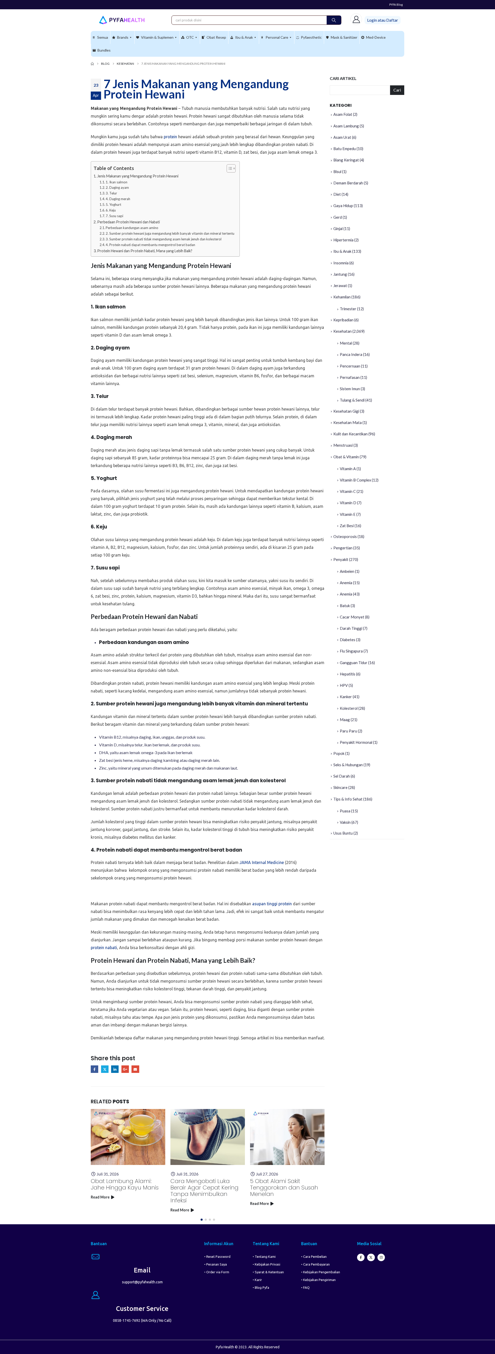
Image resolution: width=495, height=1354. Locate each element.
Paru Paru (348, 731)
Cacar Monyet (352, 617)
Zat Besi (347, 525)
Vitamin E (348, 514)
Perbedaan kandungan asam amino (132, 228)
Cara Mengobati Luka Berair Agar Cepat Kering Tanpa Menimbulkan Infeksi (204, 1190)
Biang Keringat (346, 160)
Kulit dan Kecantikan (350, 433)
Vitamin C (348, 491)
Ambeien (347, 571)
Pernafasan (350, 377)
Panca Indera (351, 354)
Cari (397, 89)
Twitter (105, 1069)
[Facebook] (361, 1257)
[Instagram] (381, 1257)
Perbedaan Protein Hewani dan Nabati (128, 222)
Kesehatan (342, 331)
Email (135, 1069)
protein (170, 136)
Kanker (346, 696)
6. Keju (111, 210)
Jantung (340, 274)
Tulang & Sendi (352, 400)
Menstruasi (343, 445)
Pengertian (342, 547)
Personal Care (277, 37)
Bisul (337, 171)
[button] (202, 1219)
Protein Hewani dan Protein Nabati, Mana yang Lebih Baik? (144, 251)
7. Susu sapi (114, 216)
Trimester (348, 308)
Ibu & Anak (244, 37)
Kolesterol (349, 708)
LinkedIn (115, 1069)
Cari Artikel (343, 78)
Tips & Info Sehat (347, 799)
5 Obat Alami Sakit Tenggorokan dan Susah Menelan (284, 1187)
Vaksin (345, 822)
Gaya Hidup (343, 205)
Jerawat (340, 285)
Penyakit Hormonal (356, 742)
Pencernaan (350, 366)
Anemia (346, 582)
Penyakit (340, 559)
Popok (338, 753)
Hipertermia (343, 240)
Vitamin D (348, 502)
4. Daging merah (118, 199)
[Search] (334, 20)
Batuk (345, 605)
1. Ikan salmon (116, 182)
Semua (102, 37)
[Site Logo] (122, 20)
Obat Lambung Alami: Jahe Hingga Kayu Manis (125, 1184)
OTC (190, 37)
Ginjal (338, 228)
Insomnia (341, 262)
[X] (371, 1257)
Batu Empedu (344, 148)
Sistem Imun (350, 388)
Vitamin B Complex (355, 480)
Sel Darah (341, 776)
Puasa (345, 811)
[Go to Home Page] (92, 64)
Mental (346, 343)
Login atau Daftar (382, 20)
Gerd (337, 217)
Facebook (94, 1069)
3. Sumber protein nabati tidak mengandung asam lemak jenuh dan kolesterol (163, 239)
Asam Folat (342, 114)
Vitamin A (348, 468)
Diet (337, 194)
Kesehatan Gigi (346, 411)
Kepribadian (343, 319)
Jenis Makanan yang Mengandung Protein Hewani (137, 176)
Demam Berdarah (348, 183)
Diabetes (347, 639)
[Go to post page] (128, 1137)
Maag (345, 719)
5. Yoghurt (113, 204)
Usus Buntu (343, 833)
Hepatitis (347, 674)
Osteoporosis (345, 536)
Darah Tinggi (351, 628)
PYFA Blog (396, 4)
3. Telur (111, 193)
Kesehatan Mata (347, 422)
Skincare (340, 787)
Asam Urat (342, 137)
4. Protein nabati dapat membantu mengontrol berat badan (150, 245)
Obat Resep (216, 37)
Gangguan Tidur (353, 662)
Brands (122, 37)
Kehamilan (342, 297)
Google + (125, 1069)
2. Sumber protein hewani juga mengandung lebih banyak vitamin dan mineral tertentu (170, 233)
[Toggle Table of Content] (228, 168)
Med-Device (376, 37)
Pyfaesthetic (311, 37)
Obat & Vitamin (346, 456)
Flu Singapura (351, 651)
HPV (344, 685)
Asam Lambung (346, 126)
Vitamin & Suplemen (157, 37)
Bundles (104, 50)
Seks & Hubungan (348, 764)
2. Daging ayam (117, 187)
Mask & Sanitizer (344, 37)
